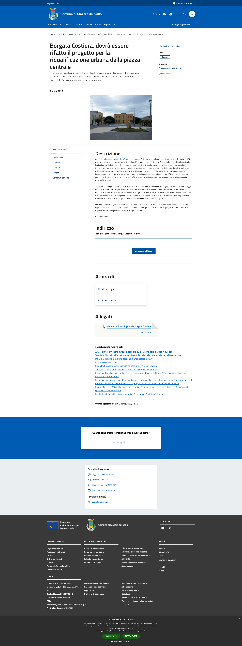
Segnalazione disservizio (95, 586)
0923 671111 (68, 608)
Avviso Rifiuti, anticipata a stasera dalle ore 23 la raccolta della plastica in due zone (134, 351)
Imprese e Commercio (93, 555)
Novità (61, 34)
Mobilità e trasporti (92, 562)
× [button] (239, 619)
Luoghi (162, 567)
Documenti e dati (54, 569)
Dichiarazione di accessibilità (134, 597)
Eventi (161, 570)
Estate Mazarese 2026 (106, 362)
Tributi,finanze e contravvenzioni (136, 555)
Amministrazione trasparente (134, 583)
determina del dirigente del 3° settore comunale (120, 159)
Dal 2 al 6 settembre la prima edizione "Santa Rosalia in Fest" (124, 358)
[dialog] (121, 631)
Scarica (147, 332)
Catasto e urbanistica (93, 558)
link (145, 631)
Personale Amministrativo (58, 565)
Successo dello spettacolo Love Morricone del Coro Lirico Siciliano (126, 369)
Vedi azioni (176, 46)
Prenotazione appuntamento (96, 583)
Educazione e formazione (132, 548)
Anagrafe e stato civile (94, 548)
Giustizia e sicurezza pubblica (134, 551)
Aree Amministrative (56, 551)
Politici (50, 562)
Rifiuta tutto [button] (131, 636)
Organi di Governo (55, 548)
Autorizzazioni (128, 565)
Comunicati (72, 34)
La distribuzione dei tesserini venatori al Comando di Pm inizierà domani (129, 394)
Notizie (162, 548)
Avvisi (161, 555)
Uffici (49, 555)
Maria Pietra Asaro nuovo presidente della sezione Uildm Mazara (126, 366)
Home (52, 34)
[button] (121, 641)
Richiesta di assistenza (94, 593)
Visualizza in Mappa (143, 250)
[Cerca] (192, 14)
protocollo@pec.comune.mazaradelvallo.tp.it (66, 604)
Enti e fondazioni (54, 558)
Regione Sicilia (53, 3)
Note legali (126, 593)
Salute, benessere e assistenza (135, 562)
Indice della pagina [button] (60, 149)
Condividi (163, 46)
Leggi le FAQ (89, 590)
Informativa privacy (130, 590)
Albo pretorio (127, 586)
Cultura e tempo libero (94, 551)
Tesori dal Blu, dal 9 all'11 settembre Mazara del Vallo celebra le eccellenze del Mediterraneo (138, 355)
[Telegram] (169, 14)
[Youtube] (163, 14)
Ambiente (126, 558)
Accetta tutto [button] (111, 636)
